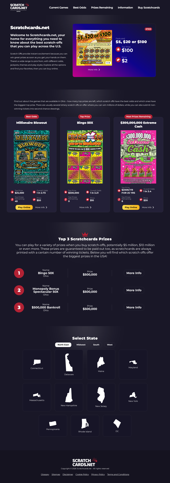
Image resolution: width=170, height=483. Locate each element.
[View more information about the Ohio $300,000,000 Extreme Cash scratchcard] (138, 157)
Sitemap (56, 474)
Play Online (24, 207)
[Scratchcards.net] (19, 8)
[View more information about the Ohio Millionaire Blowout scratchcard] (31, 157)
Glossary (45, 474)
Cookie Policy (82, 474)
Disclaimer (68, 474)
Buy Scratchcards (149, 7)
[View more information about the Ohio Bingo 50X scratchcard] (85, 157)
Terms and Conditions (118, 474)
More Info (92, 70)
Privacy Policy (98, 474)
